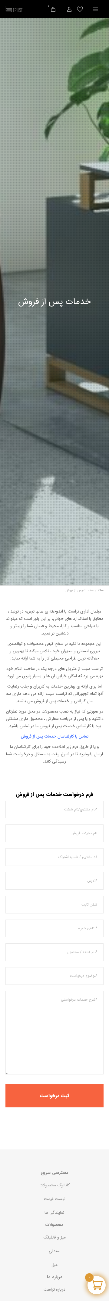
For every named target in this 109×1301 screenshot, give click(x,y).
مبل (54, 1264)
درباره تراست (54, 1289)
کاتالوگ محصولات (54, 1185)
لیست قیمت (54, 1199)
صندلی (55, 1251)
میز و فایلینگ (55, 1237)
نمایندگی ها (54, 1212)
